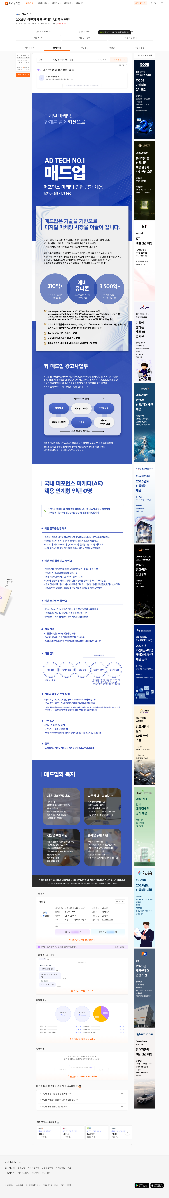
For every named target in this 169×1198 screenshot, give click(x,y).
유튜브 (70, 1168)
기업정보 (56, 3)
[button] (82, 80)
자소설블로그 (33, 1168)
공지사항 (21, 1168)
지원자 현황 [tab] (139, 47)
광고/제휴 (46, 1173)
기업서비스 (153, 3)
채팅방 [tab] (112, 47)
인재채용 (9, 1185)
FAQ (63, 1185)
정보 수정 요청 (119, 947)
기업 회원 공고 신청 (144, 55)
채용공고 (30, 3)
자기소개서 (43, 3)
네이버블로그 (47, 1168)
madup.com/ (107, 920)
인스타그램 (60, 1168)
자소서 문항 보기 (118, 60)
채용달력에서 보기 (23, 75)
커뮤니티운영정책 (50, 1185)
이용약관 (19, 1185)
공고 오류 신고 (123, 65)
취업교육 (68, 3)
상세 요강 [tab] (57, 47)
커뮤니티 (80, 3)
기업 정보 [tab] (85, 47)
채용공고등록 (23, 1173)
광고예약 (35, 1173)
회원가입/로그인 (140, 3)
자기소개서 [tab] (29, 47)
